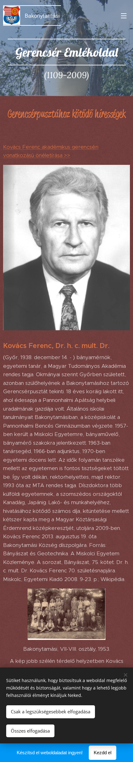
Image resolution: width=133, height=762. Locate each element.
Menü (124, 15)
